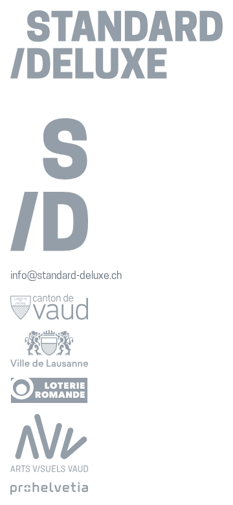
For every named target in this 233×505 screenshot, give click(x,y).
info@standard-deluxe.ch (66, 276)
